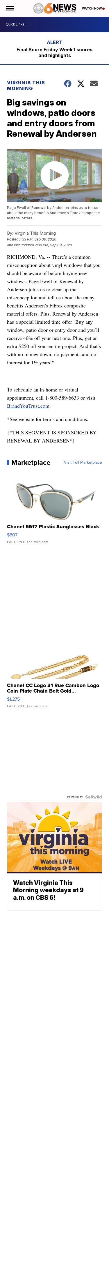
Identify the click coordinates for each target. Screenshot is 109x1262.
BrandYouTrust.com (28, 405)
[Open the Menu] (9, 8)
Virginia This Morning (26, 85)
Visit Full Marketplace (83, 462)
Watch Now (92, 8)
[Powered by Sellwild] (93, 797)
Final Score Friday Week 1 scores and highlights (54, 52)
